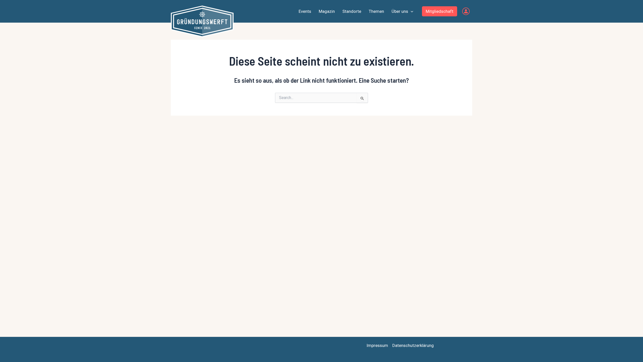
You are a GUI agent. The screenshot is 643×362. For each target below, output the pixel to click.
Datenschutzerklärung (413, 345)
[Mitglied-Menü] (466, 11)
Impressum (377, 345)
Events (305, 11)
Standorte (351, 11)
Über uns (400, 11)
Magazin (327, 11)
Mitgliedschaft (439, 11)
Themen (376, 11)
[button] (410, 11)
